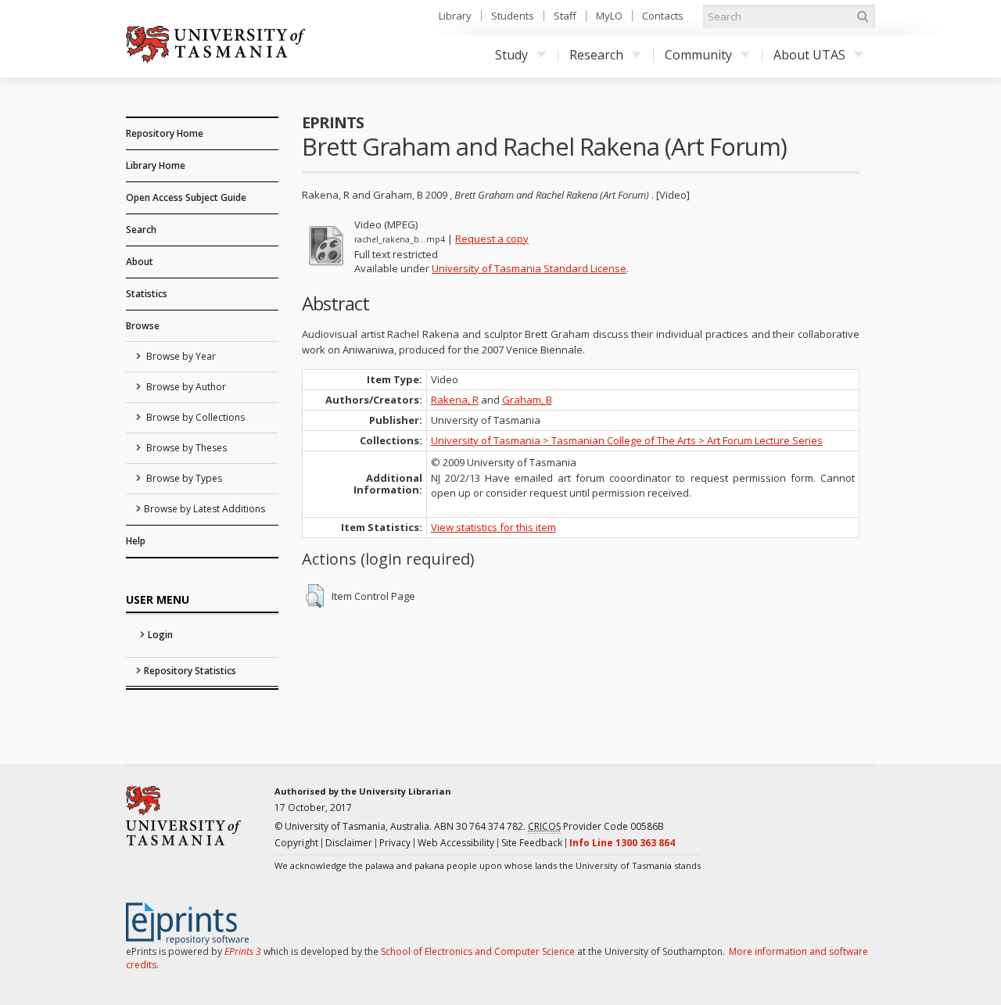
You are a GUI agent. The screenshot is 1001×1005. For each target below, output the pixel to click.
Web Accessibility (456, 842)
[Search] (862, 16)
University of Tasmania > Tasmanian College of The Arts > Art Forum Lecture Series (627, 440)
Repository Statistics (190, 670)
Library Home (155, 165)
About (139, 261)
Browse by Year (180, 356)
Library (455, 16)
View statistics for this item (493, 527)
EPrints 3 (242, 951)
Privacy (395, 842)
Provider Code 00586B (596, 826)
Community (698, 54)
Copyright (296, 842)
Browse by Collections (194, 417)
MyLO (609, 16)
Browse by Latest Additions (204, 508)
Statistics (146, 293)
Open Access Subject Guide (186, 197)
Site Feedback (531, 842)
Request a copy (492, 239)
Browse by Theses (185, 447)
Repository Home (164, 133)
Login (160, 634)
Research (596, 54)
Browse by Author (185, 386)
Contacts (662, 16)
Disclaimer (348, 842)
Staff (565, 16)
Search (141, 229)
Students (512, 16)
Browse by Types (183, 478)
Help (135, 540)
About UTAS (809, 54)
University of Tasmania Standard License (529, 268)
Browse (143, 325)
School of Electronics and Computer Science (478, 951)
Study (511, 54)
